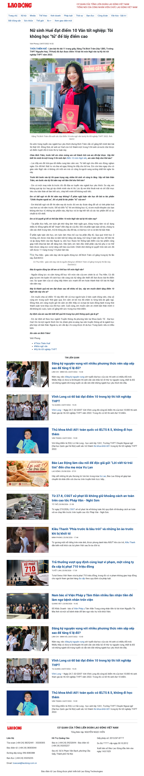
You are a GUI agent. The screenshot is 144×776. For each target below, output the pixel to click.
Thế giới (40, 20)
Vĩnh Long (56, 410)
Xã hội (23, 15)
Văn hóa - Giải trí (118, 15)
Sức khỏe (28, 20)
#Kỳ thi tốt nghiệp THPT (45, 349)
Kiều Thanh (130, 542)
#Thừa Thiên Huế (42, 343)
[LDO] (28, 374)
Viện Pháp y (79, 608)
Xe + (49, 20)
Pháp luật (68, 15)
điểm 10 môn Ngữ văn (76, 158)
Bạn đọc (90, 15)
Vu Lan (103, 476)
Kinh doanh (56, 15)
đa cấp (82, 578)
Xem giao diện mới (63, 20)
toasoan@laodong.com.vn (25, 763)
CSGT (72, 509)
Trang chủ (12, 15)
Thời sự (79, 15)
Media (33, 15)
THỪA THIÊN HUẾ (38, 48)
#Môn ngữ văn (40, 346)
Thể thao (43, 15)
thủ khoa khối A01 (102, 446)
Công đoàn (103, 15)
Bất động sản (14, 20)
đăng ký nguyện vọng (74, 377)
